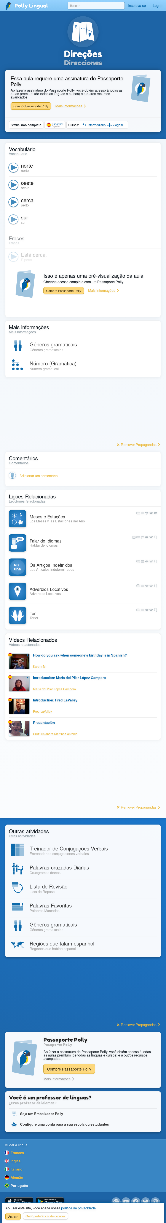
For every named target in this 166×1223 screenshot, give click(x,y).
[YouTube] (126, 1201)
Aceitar (13, 1216)
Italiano (16, 1169)
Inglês (15, 1160)
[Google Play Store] (50, 1202)
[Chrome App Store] (116, 1201)
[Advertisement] (83, 411)
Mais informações (69, 105)
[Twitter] (145, 1201)
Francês (17, 1152)
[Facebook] (135, 1201)
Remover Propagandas (138, 444)
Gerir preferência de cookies (45, 1216)
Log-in (158, 5)
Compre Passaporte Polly (30, 106)
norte (27, 165)
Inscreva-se (137, 5)
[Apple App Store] (19, 1202)
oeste (27, 182)
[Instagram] (155, 1201)
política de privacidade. (79, 1208)
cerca (27, 200)
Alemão (16, 1177)
